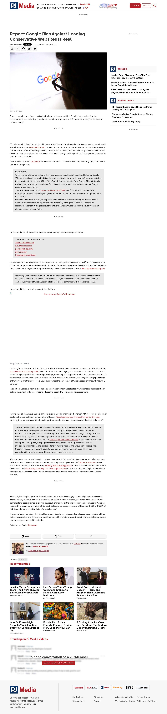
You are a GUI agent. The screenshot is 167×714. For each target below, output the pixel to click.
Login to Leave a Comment (58, 663)
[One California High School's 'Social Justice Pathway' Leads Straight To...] (25, 611)
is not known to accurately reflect (24, 371)
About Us (98, 697)
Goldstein (35, 161)
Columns (41, 8)
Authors (41, 4)
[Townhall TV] (85, 4)
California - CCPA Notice (147, 701)
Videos (78, 8)
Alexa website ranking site (93, 268)
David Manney (82, 630)
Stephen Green (49, 630)
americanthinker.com (24, 242)
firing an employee (86, 462)
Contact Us (77, 697)
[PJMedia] (22, 5)
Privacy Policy (143, 697)
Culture (69, 8)
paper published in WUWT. (53, 190)
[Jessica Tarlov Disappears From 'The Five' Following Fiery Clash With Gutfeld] (25, 575)
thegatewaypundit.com (25, 255)
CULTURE (22, 559)
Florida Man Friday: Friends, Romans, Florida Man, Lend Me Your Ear (57, 625)
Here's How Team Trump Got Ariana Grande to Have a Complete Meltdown (57, 591)
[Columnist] (18, 548)
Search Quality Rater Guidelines (64, 439)
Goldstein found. (36, 147)
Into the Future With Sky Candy (126, 121)
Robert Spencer (16, 633)
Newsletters (78, 701)
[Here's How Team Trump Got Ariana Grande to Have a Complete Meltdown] (58, 575)
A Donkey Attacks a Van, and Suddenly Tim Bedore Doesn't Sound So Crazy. (92, 625)
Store (61, 4)
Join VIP (135, 5)
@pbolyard (32, 525)
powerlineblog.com (24, 248)
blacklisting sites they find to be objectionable (45, 468)
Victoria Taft (82, 598)
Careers (97, 701)
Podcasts (52, 4)
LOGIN (146, 5)
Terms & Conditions (125, 701)
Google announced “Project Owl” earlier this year (78, 417)
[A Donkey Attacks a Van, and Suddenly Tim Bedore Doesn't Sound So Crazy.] (92, 611)
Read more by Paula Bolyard (38, 551)
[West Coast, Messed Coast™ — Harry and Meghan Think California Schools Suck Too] (92, 575)
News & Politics (55, 8)
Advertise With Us (124, 697)
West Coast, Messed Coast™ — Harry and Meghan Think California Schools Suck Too (91, 591)
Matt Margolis (16, 595)
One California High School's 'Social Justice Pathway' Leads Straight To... (24, 626)
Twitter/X (77, 544)
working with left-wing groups (58, 465)
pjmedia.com (21, 252)
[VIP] (85, 7)
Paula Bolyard (16, 44)
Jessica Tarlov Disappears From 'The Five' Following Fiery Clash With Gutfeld (25, 590)
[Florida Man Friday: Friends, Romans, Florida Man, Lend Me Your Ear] (58, 611)
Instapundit (72, 4)
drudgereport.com (23, 245)
